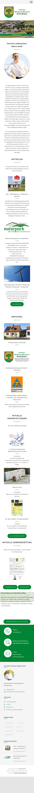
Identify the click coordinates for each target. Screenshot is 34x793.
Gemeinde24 (22, 768)
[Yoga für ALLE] (17, 476)
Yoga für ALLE (17, 487)
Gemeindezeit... (9, 734)
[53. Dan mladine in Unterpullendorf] (17, 508)
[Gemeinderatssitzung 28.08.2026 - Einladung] (17, 357)
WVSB (8, 704)
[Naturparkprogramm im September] (17, 227)
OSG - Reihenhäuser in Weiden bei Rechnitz (20, 747)
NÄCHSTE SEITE (24, 587)
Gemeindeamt (9, 727)
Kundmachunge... (10, 723)
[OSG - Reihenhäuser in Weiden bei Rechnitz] (17, 183)
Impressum (9, 707)
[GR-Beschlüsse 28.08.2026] (17, 331)
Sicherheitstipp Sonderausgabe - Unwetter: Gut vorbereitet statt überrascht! (17, 397)
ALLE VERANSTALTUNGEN (17, 536)
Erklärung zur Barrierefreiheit (14, 709)
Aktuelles (21, 723)
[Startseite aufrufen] (17, 12)
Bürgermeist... (20, 730)
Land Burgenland (11, 702)
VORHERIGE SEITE (10, 587)
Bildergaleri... (9, 730)
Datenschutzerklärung (20, 773)
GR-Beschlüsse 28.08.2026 (17, 342)
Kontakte (19, 727)
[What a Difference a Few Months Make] (8, 747)
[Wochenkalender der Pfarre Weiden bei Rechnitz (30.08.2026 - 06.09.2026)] (17, 273)
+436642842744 (10, 689)
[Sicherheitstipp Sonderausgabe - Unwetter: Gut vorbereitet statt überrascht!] (17, 384)
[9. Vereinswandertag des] (17, 438)
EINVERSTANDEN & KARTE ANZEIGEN (17, 621)
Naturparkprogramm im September (17, 238)
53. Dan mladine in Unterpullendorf (17, 519)
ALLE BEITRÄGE (17, 304)
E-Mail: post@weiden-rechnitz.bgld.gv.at (18, 654)
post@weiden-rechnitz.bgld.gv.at (15, 691)
